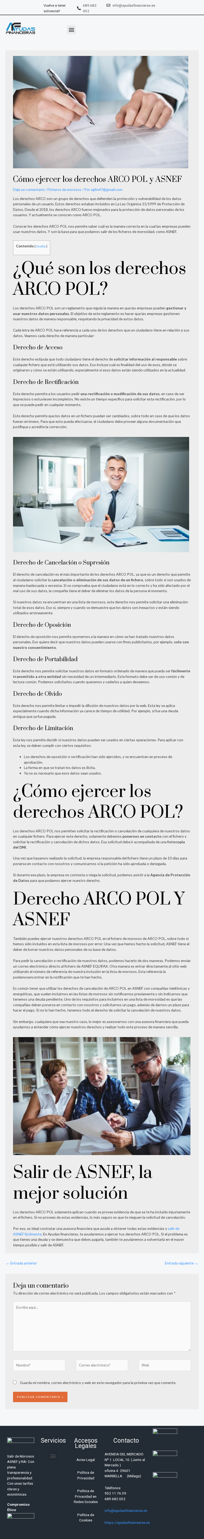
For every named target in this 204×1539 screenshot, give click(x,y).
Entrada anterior (21, 1263)
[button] (71, 29)
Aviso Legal (85, 1460)
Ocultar (41, 246)
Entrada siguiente (181, 1263)
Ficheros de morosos (64, 189)
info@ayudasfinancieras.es (126, 1510)
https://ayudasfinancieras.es (127, 1522)
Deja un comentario (29, 189)
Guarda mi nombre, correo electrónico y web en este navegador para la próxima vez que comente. (98, 1382)
